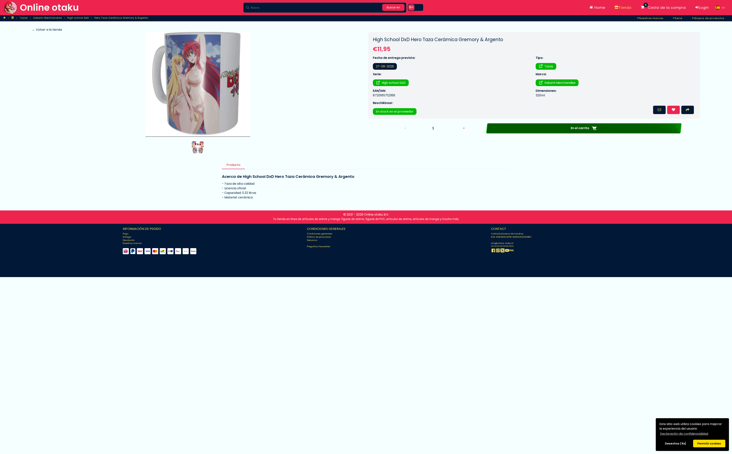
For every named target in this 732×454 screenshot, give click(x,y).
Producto (233, 165)
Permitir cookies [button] (709, 443)
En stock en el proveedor (394, 111)
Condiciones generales (319, 233)
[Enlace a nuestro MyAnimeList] (511, 251)
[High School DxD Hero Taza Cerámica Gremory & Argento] (198, 84)
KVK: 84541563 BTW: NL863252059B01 (511, 236)
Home (599, 7)
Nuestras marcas (132, 243)
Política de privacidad (319, 236)
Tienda (625, 7)
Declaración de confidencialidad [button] (684, 434)
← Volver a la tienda (47, 29)
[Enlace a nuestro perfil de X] (502, 251)
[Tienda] (12, 18)
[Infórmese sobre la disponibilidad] (659, 110)
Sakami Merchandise (559, 83)
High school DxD (394, 83)
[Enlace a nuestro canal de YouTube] (507, 251)
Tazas (548, 66)
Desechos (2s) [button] (675, 443)
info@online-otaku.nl (502, 243)
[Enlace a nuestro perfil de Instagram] (498, 251)
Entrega (127, 236)
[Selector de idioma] (720, 7)
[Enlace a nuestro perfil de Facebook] (493, 251)
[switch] (415, 7)
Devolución (129, 240)
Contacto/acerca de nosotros (507, 233)
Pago (125, 233)
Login (704, 7)
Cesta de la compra (665, 7)
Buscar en (393, 7)
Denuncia (312, 240)
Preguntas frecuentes (318, 246)
